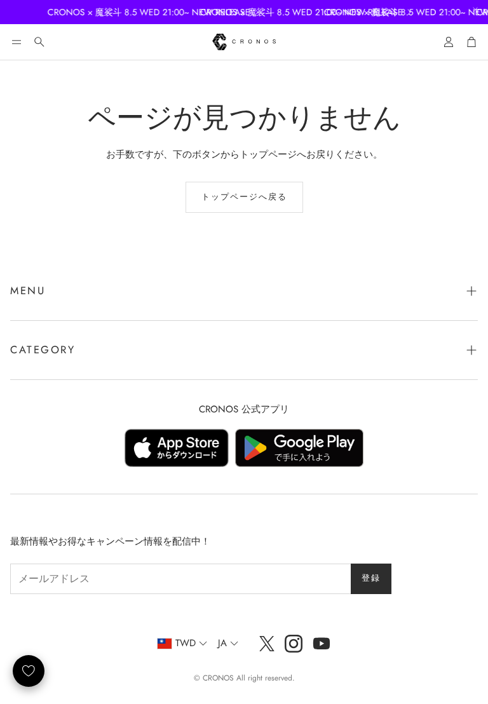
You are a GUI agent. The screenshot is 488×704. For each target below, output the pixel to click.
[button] (16, 42)
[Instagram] (293, 644)
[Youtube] (321, 644)
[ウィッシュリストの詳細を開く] (28, 671)
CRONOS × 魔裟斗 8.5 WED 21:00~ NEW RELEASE (142, 12)
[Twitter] (266, 643)
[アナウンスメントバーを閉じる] (475, 9)
